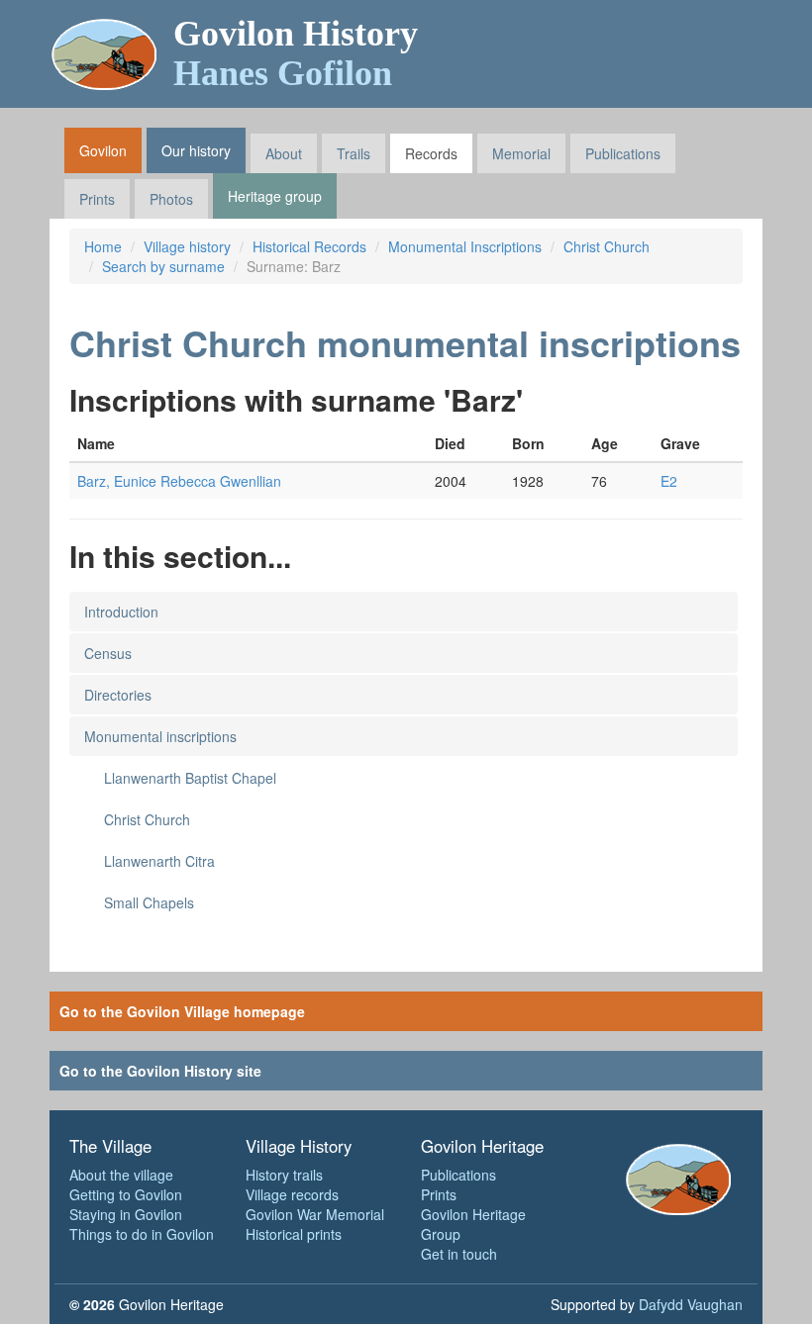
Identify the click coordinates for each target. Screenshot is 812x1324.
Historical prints (294, 1234)
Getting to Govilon (125, 1194)
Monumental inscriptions (160, 736)
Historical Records (309, 246)
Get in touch (459, 1254)
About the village (121, 1174)
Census (108, 653)
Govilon (103, 150)
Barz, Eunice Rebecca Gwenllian (179, 481)
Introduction (121, 611)
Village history (187, 246)
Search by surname (163, 266)
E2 (668, 481)
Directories (118, 695)
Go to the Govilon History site (160, 1071)
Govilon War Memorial (315, 1214)
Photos (171, 199)
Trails (353, 153)
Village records (292, 1194)
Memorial (521, 153)
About (283, 153)
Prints (97, 199)
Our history (196, 150)
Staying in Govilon (125, 1214)
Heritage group (275, 196)
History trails (284, 1174)
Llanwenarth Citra (159, 861)
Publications (622, 153)
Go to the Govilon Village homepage (182, 1011)
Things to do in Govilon (141, 1234)
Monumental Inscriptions (465, 246)
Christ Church (606, 246)
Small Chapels (149, 902)
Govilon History (295, 53)
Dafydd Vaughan (691, 1304)
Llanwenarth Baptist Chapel (190, 778)
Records (431, 153)
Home (103, 246)
